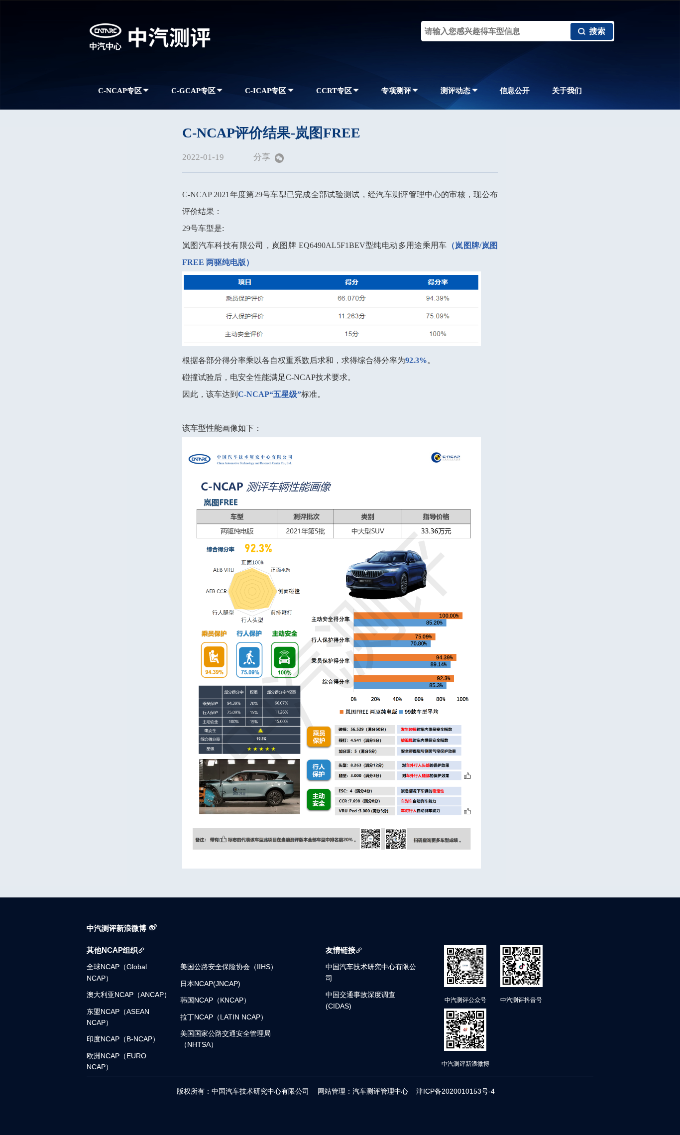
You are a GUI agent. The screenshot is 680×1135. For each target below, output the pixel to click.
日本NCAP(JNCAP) (210, 984)
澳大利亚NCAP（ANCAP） (129, 995)
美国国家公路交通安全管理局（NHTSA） (225, 1038)
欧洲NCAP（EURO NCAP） (116, 1061)
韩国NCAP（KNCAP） (215, 1000)
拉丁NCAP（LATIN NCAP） (223, 1017)
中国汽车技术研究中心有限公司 (371, 972)
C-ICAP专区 (265, 90)
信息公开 (515, 90)
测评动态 (455, 90)
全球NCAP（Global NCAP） (117, 972)
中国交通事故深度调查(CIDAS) (360, 1000)
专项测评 (396, 90)
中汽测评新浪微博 (116, 928)
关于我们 (567, 90)
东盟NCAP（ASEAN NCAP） (118, 1017)
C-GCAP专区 (193, 90)
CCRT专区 (334, 90)
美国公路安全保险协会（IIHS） (228, 967)
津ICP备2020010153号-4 (455, 1091)
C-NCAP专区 (120, 90)
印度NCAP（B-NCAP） (123, 1039)
